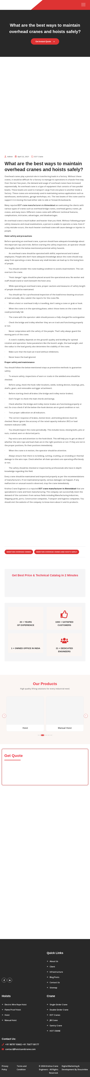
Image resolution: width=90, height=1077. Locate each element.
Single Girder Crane (58, 1004)
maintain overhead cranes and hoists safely (56, 552)
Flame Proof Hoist (13, 1009)
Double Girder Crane (59, 1009)
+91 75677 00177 (30, 1044)
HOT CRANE (55, 1031)
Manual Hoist (11, 1020)
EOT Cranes (55, 1015)
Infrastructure (56, 972)
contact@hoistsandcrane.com (20, 1049)
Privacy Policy (5, 1068)
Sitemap (53, 987)
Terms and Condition (21, 1068)
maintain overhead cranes (19, 552)
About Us (54, 961)
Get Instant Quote (43, 42)
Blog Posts (54, 977)
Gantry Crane (56, 1025)
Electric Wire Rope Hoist (16, 1004)
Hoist (7, 1015)
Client (52, 966)
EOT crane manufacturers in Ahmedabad (36, 205)
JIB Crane (54, 1020)
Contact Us (55, 982)
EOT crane (38, 156)
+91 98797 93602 (13, 1044)
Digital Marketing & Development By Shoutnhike (75, 1068)
